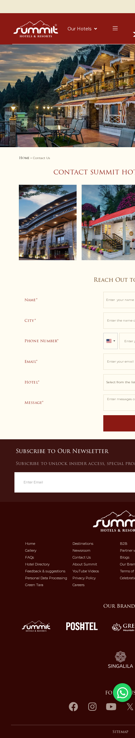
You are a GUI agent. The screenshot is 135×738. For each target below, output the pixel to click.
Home (24, 158)
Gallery (30, 550)
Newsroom (81, 550)
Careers (78, 585)
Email (30, 361)
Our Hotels (79, 29)
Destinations (83, 543)
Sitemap (120, 732)
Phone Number (40, 341)
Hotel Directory (37, 564)
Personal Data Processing (46, 578)
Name (30, 300)
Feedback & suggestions (45, 571)
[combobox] (110, 340)
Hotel (31, 382)
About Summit (85, 564)
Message (33, 402)
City (29, 320)
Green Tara (34, 585)
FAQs (29, 557)
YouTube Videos (86, 571)
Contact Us (82, 557)
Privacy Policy (84, 578)
